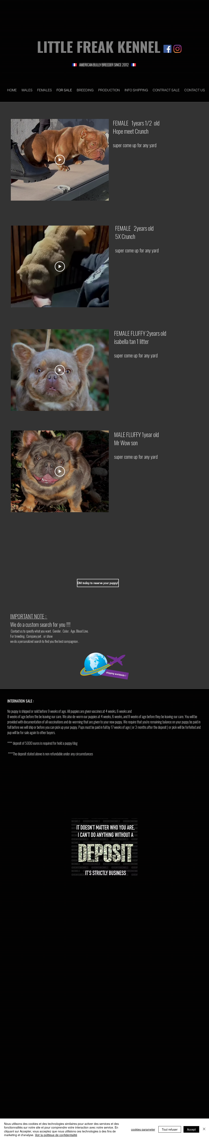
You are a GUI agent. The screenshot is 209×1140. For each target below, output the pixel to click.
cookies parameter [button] (143, 1129)
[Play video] (60, 160)
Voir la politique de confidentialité (56, 1135)
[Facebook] (167, 49)
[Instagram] (177, 49)
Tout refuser (170, 1129)
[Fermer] (204, 1129)
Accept (191, 1129)
